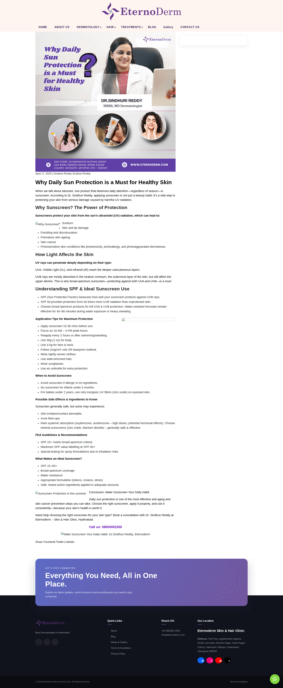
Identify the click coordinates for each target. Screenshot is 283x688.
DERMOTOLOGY (88, 27)
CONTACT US (189, 27)
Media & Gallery (119, 642)
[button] (275, 679)
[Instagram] (55, 642)
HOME (43, 27)
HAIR (110, 27)
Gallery (168, 27)
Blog (113, 636)
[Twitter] (47, 642)
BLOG (152, 27)
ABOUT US (62, 27)
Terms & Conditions (121, 648)
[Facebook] (38, 642)
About (114, 630)
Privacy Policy (118, 653)
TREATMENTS (131, 27)
